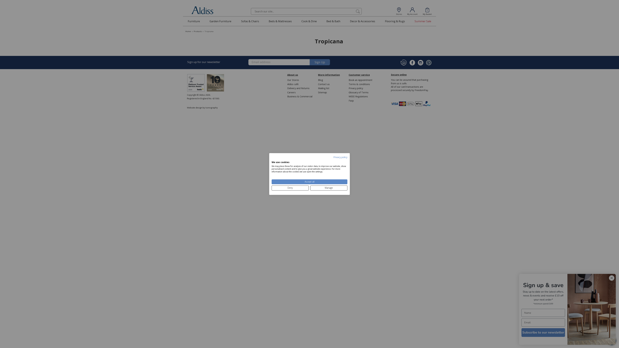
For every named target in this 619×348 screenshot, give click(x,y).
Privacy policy (340, 157)
